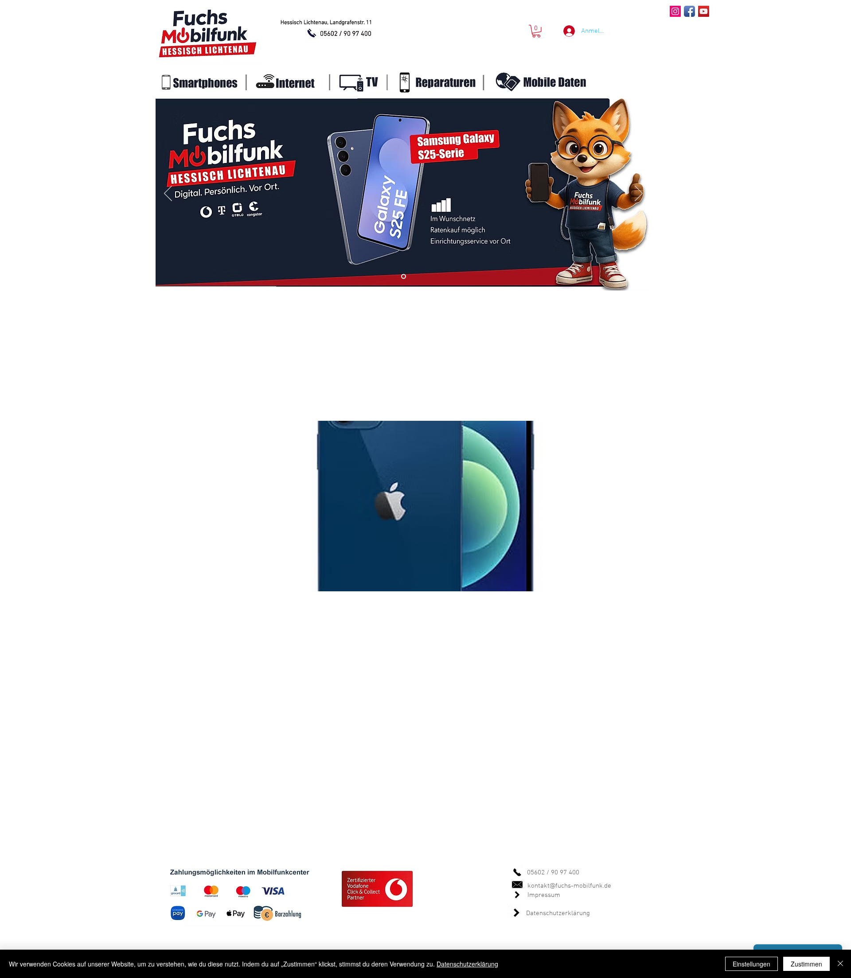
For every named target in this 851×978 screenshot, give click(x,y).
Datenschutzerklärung (558, 913)
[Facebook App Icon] (689, 11)
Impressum (543, 895)
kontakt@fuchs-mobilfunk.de (569, 886)
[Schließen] (840, 964)
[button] (536, 31)
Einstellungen (751, 963)
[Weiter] (639, 194)
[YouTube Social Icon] (703, 11)
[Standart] (403, 276)
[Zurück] (168, 194)
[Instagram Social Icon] (675, 11)
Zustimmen (806, 963)
